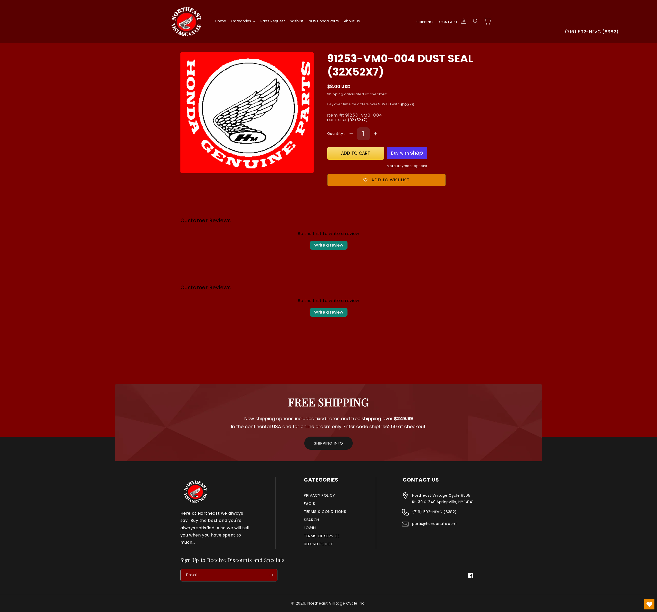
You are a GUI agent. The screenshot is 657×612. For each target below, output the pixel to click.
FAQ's (309, 503)
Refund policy (318, 544)
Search (311, 519)
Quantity (335, 133)
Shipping (425, 22)
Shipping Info (328, 443)
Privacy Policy (319, 495)
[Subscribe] (271, 575)
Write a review (328, 245)
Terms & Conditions (325, 511)
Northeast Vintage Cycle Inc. (336, 603)
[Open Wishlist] (649, 604)
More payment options (407, 166)
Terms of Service (322, 536)
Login (310, 527)
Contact (448, 22)
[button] (475, 21)
